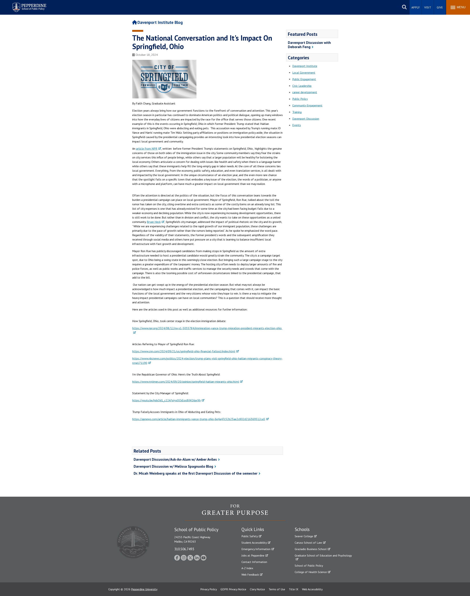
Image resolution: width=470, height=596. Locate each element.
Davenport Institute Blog (160, 22)
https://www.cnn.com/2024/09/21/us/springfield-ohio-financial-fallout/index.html (183, 351)
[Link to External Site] (235, 512)
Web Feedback (250, 574)
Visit (427, 7)
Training (297, 112)
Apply (415, 7)
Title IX (293, 589)
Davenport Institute (304, 66)
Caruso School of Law (308, 542)
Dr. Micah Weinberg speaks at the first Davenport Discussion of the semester (195, 473)
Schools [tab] (302, 529)
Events (296, 125)
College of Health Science (311, 572)
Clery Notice (257, 589)
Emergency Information (255, 549)
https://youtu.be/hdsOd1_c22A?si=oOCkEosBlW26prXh (166, 400)
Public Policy (300, 99)
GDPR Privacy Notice (233, 589)
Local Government (303, 72)
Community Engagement (307, 105)
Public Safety (249, 536)
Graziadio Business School (311, 549)
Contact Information (254, 562)
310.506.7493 (184, 549)
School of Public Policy (309, 565)
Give (440, 7)
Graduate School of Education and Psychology (323, 555)
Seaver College (304, 536)
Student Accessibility (254, 542)
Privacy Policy (208, 589)
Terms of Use (277, 589)
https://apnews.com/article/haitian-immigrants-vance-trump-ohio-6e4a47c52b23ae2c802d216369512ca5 (198, 419)
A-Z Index (247, 568)
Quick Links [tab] (252, 529)
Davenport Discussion (305, 118)
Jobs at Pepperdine (252, 555)
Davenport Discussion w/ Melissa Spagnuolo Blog (173, 466)
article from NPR (146, 148)
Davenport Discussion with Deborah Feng (309, 44)
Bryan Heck (154, 222)
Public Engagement (304, 79)
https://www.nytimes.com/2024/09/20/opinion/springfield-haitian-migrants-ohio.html (185, 381)
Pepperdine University (144, 589)
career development (304, 92)
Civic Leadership (302, 86)
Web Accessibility (312, 589)
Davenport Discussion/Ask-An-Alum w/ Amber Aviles (175, 459)
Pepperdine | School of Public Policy (25, 5)
